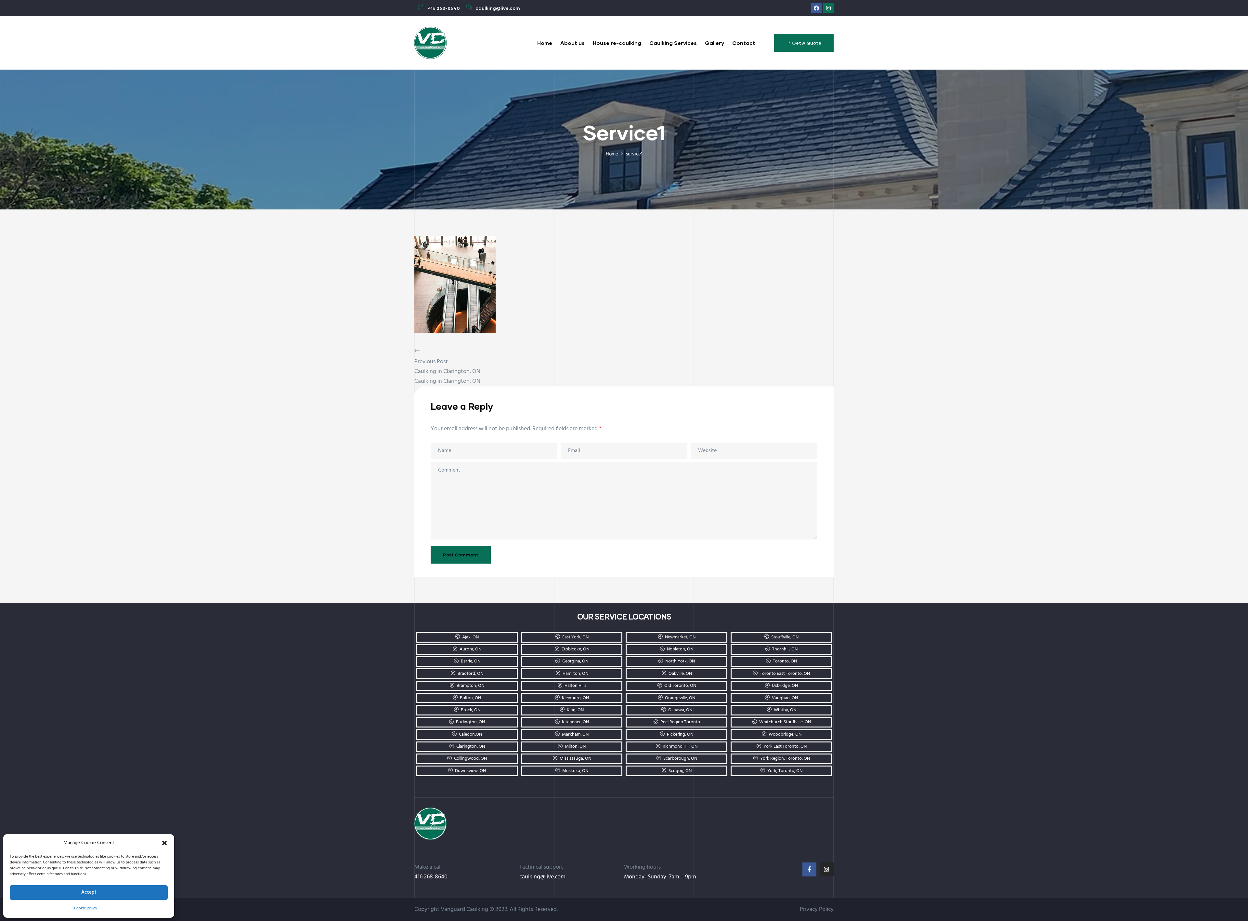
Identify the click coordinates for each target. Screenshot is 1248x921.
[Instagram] (828, 8)
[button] (164, 843)
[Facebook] (816, 8)
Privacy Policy (817, 909)
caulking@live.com (542, 877)
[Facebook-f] (809, 869)
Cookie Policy (85, 908)
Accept (89, 892)
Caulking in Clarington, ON (447, 371)
